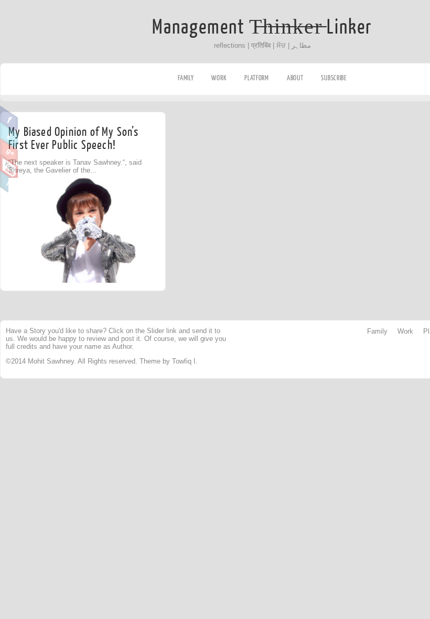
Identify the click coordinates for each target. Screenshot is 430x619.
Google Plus (9, 151)
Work (219, 78)
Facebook (9, 118)
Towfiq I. (185, 361)
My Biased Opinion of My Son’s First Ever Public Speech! (73, 138)
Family (186, 78)
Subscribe (333, 78)
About (295, 78)
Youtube (9, 167)
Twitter (9, 135)
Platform (256, 78)
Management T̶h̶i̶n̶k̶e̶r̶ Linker (262, 27)
